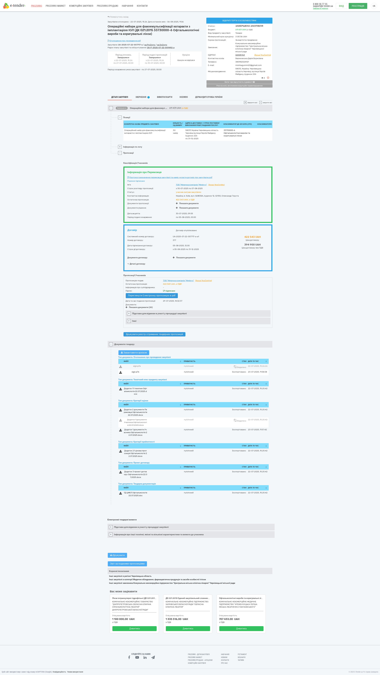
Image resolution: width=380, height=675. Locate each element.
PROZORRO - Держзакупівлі (199, 654)
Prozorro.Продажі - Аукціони (200, 660)
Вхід (341, 6)
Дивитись (134, 628)
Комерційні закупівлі (81, 5)
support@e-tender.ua (323, 6)
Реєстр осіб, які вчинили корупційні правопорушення (239, 86)
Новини (224, 657)
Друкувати (118, 555)
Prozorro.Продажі (107, 5)
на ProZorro (150, 45)
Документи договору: (137, 257)
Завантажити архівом (135, 352)
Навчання (127, 5)
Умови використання (75, 672)
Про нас (224, 663)
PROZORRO (36, 5)
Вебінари (241, 657)
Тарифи (241, 660)
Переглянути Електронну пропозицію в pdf (151, 295)
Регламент (242, 654)
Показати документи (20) (141, 307)
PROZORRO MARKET (55, 5)
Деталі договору (137, 264)
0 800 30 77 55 (320, 4)
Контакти (142, 5)
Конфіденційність (59, 672)
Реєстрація (358, 6)
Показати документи (189, 203)
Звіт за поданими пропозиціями (127, 563)
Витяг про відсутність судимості (239, 82)
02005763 (240, 55)
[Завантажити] (120, 367)
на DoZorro (162, 45)
